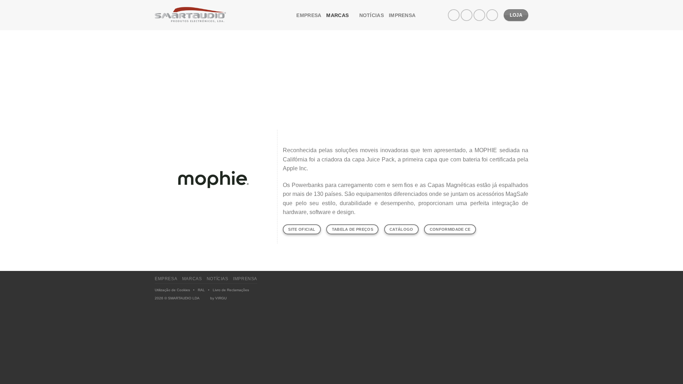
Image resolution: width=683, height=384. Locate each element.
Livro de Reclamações (231, 290)
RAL (201, 290)
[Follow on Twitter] (479, 15)
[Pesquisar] (288, 15)
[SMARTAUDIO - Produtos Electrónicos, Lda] (190, 15)
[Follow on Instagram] (466, 15)
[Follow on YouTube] (492, 15)
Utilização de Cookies (172, 290)
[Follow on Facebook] (454, 15)
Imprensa (402, 15)
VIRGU (221, 298)
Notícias (371, 15)
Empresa (308, 15)
